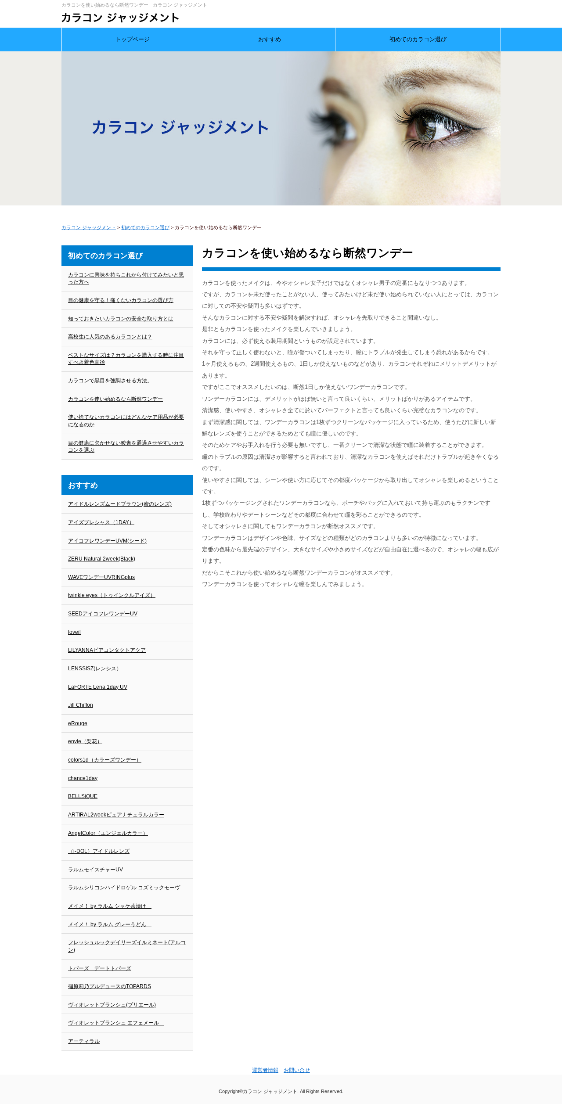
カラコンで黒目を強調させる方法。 (110, 381)
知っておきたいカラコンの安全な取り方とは (120, 319)
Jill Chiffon (80, 705)
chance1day (82, 778)
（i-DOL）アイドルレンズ (99, 851)
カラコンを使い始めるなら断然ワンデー (115, 399)
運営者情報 (265, 1070)
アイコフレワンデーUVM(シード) (107, 541)
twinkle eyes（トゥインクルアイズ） (111, 595)
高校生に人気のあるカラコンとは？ (110, 337)
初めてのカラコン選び (418, 39)
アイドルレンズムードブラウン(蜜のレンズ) (120, 504)
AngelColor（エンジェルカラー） (108, 833)
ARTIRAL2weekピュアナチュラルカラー (116, 815)
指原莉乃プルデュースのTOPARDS (109, 986)
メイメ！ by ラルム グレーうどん (109, 924)
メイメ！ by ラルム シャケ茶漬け (109, 906)
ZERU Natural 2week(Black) (101, 559)
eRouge (77, 723)
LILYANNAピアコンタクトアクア (107, 650)
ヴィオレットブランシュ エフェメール (116, 1023)
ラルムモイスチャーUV (95, 870)
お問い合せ (297, 1070)
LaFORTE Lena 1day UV (97, 687)
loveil (74, 632)
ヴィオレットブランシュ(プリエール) (112, 1005)
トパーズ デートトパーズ (99, 968)
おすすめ (269, 39)
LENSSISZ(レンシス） (95, 668)
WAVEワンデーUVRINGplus (101, 577)
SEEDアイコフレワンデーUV (102, 614)
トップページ (132, 39)
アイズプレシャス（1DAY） (101, 522)
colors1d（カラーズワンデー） (104, 760)
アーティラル (84, 1041)
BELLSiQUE (82, 796)
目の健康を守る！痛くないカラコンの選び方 (120, 300)
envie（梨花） (85, 741)
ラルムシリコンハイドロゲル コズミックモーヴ (124, 888)
